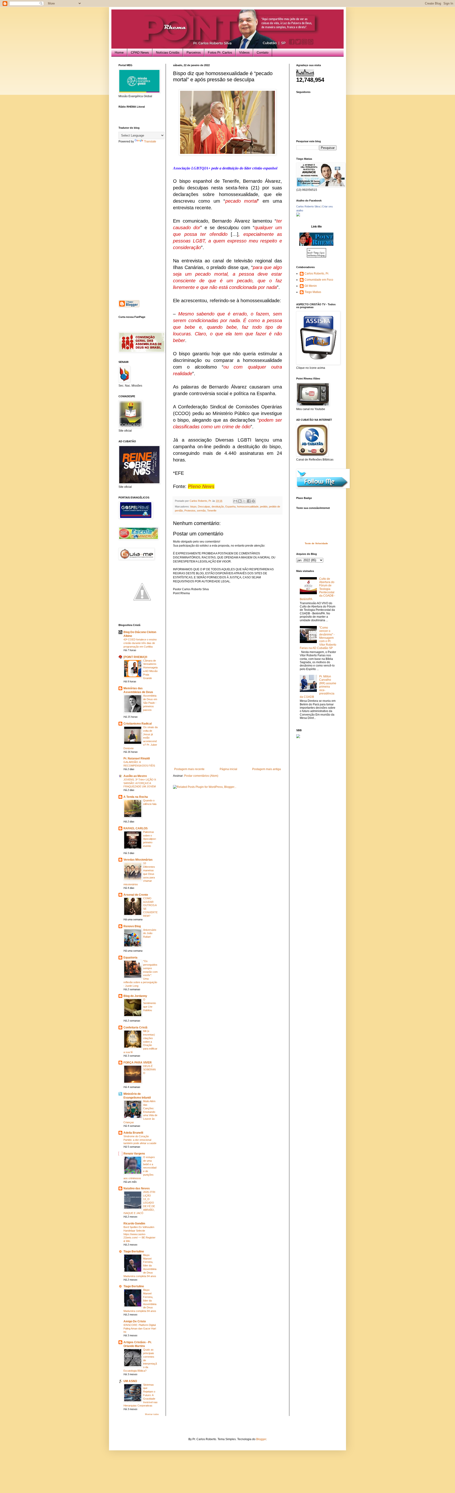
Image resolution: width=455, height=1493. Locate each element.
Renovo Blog (132, 926)
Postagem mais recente (189, 769)
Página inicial (228, 769)
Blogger (261, 1439)
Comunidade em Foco (319, 279)
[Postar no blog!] (239, 501)
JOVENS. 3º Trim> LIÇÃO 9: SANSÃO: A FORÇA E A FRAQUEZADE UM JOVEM (139, 783)
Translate (150, 141)
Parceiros (194, 52)
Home (119, 52)
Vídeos (244, 52)
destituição (218, 506)
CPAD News (140, 52)
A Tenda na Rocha (135, 797)
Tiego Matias (313, 292)
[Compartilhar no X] (244, 501)
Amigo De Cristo (134, 1321)
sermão (201, 510)
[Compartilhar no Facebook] (248, 501)
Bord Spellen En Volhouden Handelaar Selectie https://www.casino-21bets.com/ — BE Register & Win (139, 1234)
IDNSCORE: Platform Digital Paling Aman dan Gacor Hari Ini (139, 1328)
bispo (193, 506)
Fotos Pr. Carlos (220, 52)
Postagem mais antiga (266, 769)
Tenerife (211, 510)
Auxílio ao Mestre (135, 776)
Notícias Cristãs (167, 52)
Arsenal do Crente (135, 894)
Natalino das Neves (136, 1188)
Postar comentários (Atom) (201, 775)
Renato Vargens (134, 1153)
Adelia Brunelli (133, 1132)
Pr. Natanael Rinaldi (136, 758)
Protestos (190, 510)
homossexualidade (248, 506)
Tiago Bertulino (133, 1251)
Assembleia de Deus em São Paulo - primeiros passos (150, 702)
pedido (264, 506)
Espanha (230, 506)
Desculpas (204, 506)
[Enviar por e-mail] (235, 501)
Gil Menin (311, 286)
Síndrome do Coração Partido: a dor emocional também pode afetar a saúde (139, 1140)
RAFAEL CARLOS (135, 828)
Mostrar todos (152, 1414)
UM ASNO (130, 1381)
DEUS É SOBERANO (149, 1070)
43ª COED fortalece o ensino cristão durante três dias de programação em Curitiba (140, 643)
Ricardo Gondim (134, 1223)
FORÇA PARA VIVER (137, 1062)
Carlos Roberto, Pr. (317, 273)
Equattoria (130, 957)
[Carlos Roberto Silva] (298, 215)
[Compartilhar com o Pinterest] (253, 501)
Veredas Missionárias (138, 859)
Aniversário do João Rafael (149, 933)
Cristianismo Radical (137, 723)
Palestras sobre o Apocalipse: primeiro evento (149, 839)
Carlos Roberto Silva (308, 206)
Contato (262, 52)
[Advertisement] (227, 732)
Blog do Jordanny (135, 996)
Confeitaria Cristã (135, 1027)
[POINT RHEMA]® (135, 657)
